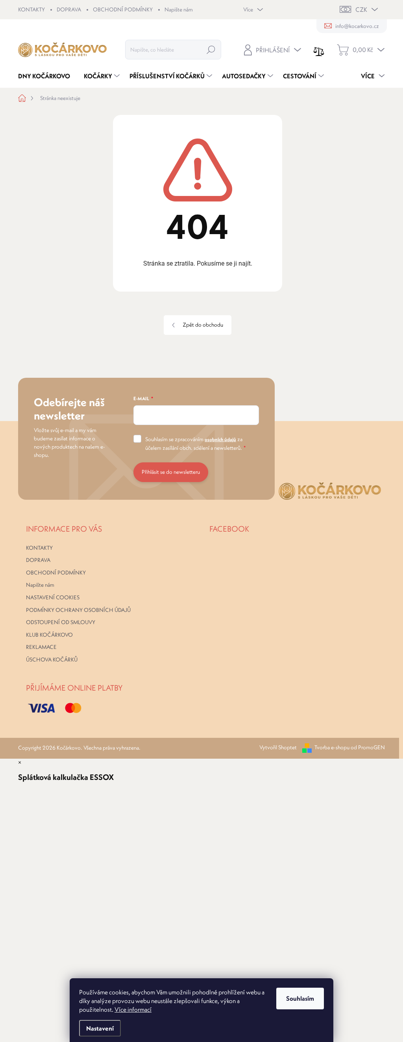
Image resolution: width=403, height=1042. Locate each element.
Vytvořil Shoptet (278, 747)
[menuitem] (47, 76)
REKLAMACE (41, 646)
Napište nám (179, 9)
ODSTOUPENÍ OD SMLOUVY (60, 622)
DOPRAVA (69, 9)
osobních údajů (220, 439)
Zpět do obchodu (203, 324)
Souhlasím (300, 998)
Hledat (211, 49)
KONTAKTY (31, 9)
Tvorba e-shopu (331, 747)
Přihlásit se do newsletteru (171, 471)
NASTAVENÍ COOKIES (52, 597)
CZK (361, 9)
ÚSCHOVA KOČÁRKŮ (52, 659)
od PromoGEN (368, 747)
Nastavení (100, 1028)
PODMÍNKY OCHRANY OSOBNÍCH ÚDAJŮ (78, 609)
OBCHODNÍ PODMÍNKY (123, 9)
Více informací (133, 1009)
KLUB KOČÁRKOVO (49, 634)
